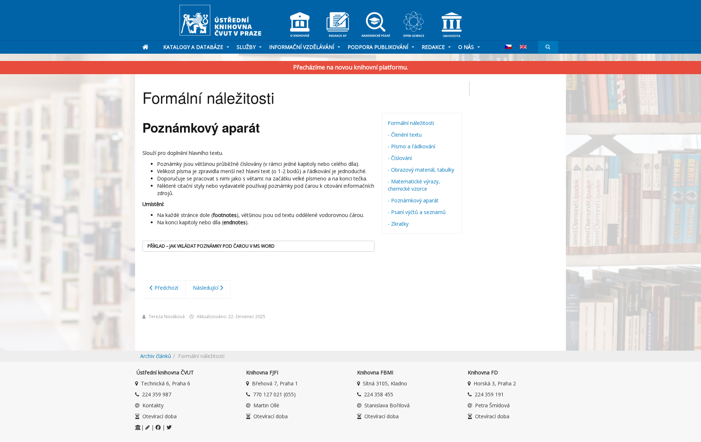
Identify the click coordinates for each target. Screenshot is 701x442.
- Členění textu (405, 134)
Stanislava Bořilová (387, 405)
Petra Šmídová (492, 405)
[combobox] (548, 47)
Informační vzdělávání (302, 46)
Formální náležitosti (411, 122)
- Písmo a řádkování (411, 146)
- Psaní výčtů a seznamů (417, 212)
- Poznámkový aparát (413, 200)
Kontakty (153, 405)
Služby (247, 46)
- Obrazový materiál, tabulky (421, 169)
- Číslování (400, 158)
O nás (466, 46)
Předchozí (165, 287)
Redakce (434, 46)
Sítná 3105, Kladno (385, 383)
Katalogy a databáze (194, 46)
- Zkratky (398, 223)
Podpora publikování (379, 46)
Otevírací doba (159, 416)
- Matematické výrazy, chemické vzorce (414, 185)
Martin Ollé (266, 405)
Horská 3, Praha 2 (495, 383)
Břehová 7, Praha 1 (275, 383)
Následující (206, 287)
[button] (258, 246)
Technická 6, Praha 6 (165, 383)
